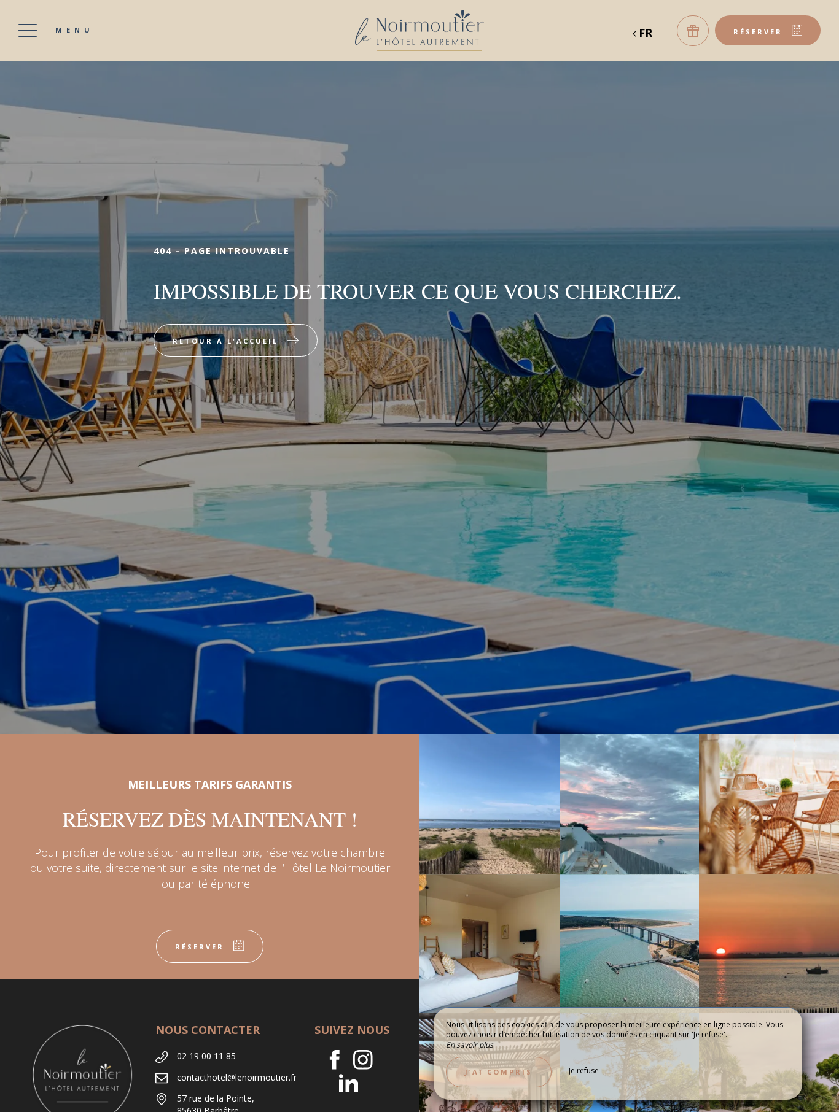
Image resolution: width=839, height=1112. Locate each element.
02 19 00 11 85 (206, 1056)
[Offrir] (693, 30)
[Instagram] (367, 1061)
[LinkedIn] (353, 1085)
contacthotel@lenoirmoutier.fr (237, 1077)
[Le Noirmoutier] (419, 30)
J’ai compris (499, 1071)
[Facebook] (339, 1061)
